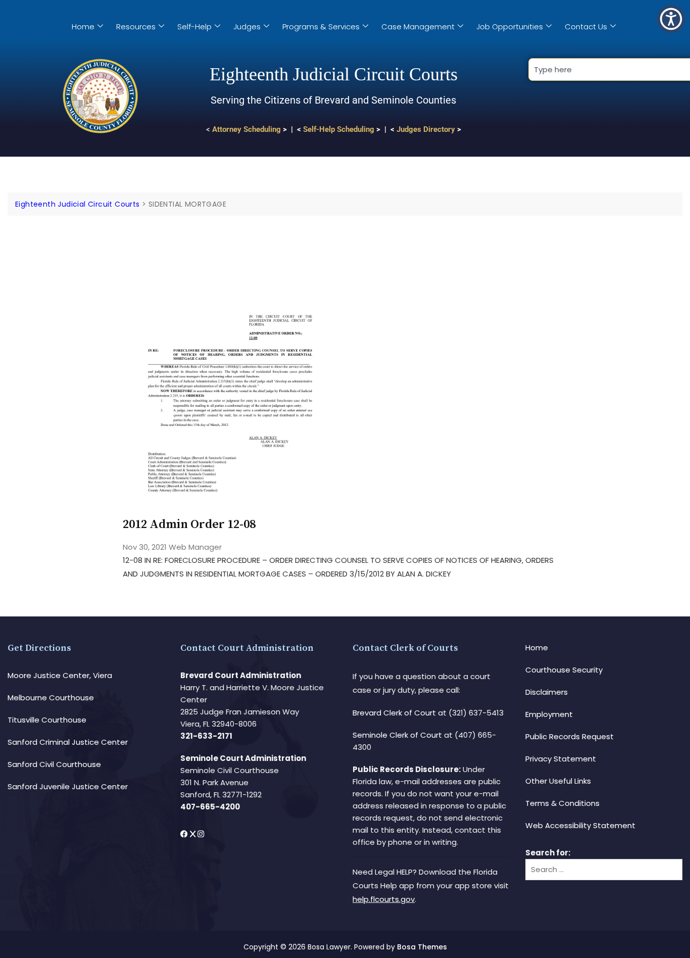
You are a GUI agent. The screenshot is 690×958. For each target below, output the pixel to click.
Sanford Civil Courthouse (54, 764)
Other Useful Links (558, 781)
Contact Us (586, 26)
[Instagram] (201, 834)
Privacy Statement (560, 758)
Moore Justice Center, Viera (60, 675)
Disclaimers (546, 692)
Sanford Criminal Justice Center (68, 742)
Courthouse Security (564, 669)
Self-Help (194, 26)
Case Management (418, 26)
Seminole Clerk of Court (397, 735)
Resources (136, 26)
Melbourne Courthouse (51, 697)
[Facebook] (185, 834)
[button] (671, 19)
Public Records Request (569, 736)
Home (83, 26)
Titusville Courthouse (47, 719)
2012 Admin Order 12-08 (189, 524)
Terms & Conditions (562, 803)
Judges (247, 26)
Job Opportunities (509, 26)
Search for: (547, 852)
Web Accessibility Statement (580, 825)
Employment (549, 714)
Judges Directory (426, 129)
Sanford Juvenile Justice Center (68, 786)
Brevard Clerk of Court (394, 712)
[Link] (230, 244)
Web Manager (195, 547)
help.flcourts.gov (384, 899)
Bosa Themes (422, 947)
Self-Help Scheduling (338, 129)
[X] (194, 834)
